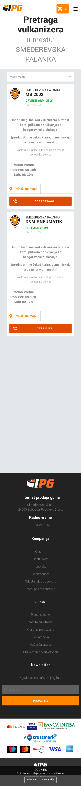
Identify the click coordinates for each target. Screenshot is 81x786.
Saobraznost (40, 574)
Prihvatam (32, 779)
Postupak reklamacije (40, 589)
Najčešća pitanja (41, 644)
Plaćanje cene (40, 614)
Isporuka (41, 566)
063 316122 (44, 328)
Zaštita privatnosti (40, 622)
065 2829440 (44, 201)
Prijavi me (40, 700)
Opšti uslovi (40, 559)
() (64, 8)
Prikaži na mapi (26, 189)
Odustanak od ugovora (40, 581)
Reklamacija (40, 637)
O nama (40, 551)
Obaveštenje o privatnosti (40, 652)
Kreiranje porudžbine (40, 629)
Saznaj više (48, 779)
